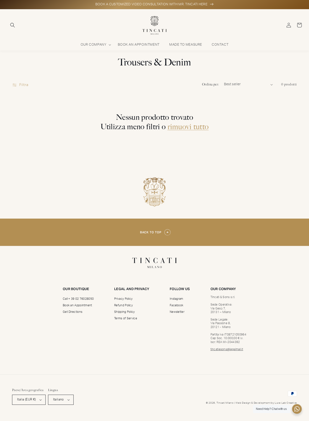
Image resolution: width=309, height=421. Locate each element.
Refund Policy (123, 305)
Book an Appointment (77, 305)
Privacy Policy (123, 298)
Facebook (176, 305)
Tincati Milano (225, 403)
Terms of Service (125, 318)
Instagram (176, 298)
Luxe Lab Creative (286, 403)
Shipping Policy (124, 311)
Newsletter (177, 311)
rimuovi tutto (188, 126)
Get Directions (72, 311)
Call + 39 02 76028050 (78, 298)
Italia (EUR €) (26, 399)
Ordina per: (210, 84)
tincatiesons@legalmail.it (227, 349)
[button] (12, 25)
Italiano (58, 399)
